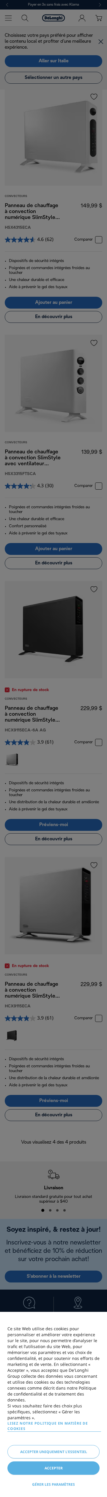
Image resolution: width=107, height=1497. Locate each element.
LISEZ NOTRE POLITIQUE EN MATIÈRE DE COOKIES (47, 1426)
